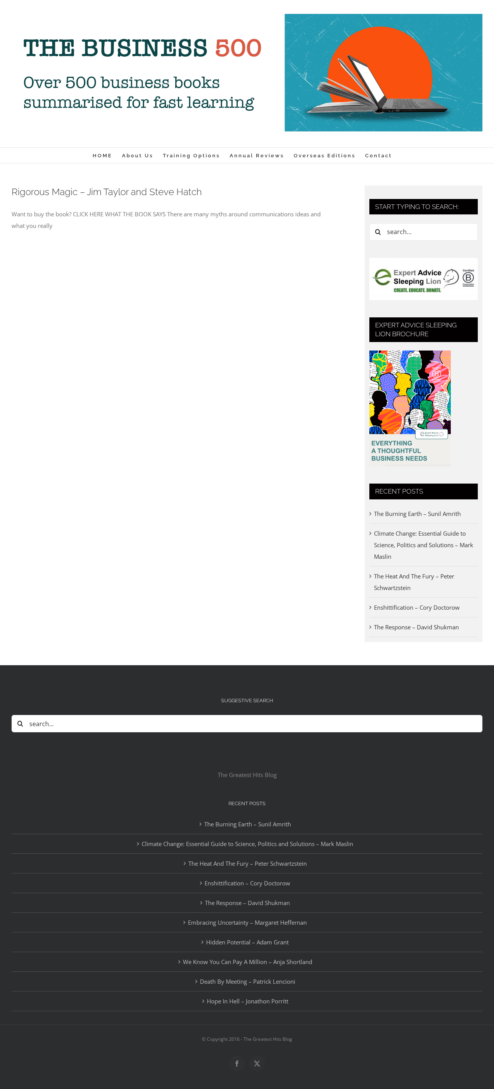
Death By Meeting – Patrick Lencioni (247, 981)
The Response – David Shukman (416, 627)
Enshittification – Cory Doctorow (417, 607)
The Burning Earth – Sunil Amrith (417, 514)
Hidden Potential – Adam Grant (247, 942)
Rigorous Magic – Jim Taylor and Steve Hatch (107, 191)
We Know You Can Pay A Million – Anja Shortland (247, 962)
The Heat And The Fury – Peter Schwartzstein (247, 863)
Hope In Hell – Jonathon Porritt (247, 1001)
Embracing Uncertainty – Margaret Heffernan (247, 922)
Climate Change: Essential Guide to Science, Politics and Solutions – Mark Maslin (423, 544)
